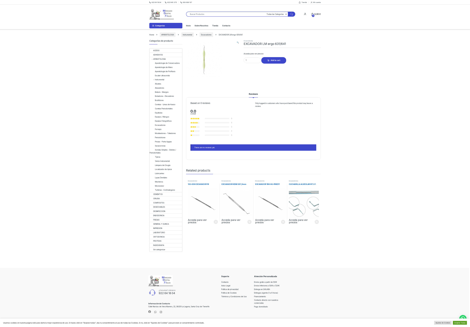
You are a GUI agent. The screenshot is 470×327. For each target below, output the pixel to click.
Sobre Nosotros (201, 26)
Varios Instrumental (162, 161)
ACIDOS (156, 50)
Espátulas (158, 113)
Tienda (304, 2)
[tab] (253, 95)
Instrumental (187, 35)
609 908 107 (187, 2)
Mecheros (159, 182)
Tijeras (157, 157)
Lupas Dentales (161, 178)
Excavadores (206, 35)
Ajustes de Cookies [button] (443, 323)
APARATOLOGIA (167, 35)
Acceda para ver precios (254, 54)
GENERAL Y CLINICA (161, 224)
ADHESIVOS (158, 55)
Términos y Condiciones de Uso (234, 296)
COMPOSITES (158, 203)
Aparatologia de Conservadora (167, 63)
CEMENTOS (158, 194)
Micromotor (159, 186)
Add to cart (275, 60)
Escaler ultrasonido (162, 76)
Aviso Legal (225, 286)
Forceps (158, 129)
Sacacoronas (160, 146)
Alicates (158, 84)
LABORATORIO (159, 232)
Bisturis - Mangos (162, 92)
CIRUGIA (156, 198)
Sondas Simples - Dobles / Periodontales (163, 151)
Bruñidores (159, 100)
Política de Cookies (229, 293)
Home (151, 35)
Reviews (253, 94)
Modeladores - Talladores (165, 133)
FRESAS (156, 220)
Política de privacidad (229, 289)
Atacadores (159, 88)
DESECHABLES (159, 207)
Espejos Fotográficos (163, 121)
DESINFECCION (159, 211)
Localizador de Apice (163, 169)
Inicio (188, 26)
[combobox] (225, 14)
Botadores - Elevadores (164, 96)
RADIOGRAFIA (158, 245)
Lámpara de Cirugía (162, 165)
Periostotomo (160, 137)
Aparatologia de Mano (164, 67)
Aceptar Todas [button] (459, 323)
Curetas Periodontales (164, 109)
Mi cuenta (317, 2)
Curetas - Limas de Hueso (165, 104)
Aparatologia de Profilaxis (165, 71)
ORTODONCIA (159, 237)
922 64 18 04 (156, 2)
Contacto (226, 26)
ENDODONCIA (158, 215)
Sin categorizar (159, 249)
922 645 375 (172, 2)
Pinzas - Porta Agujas (163, 142)
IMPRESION (157, 228)
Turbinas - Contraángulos (165, 190)
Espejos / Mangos (162, 117)
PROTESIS (157, 241)
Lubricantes (159, 173)
